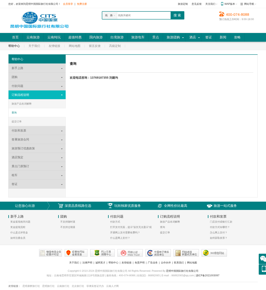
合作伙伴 (166, 262)
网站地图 (74, 46)
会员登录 (68, 3)
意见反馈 (197, 3)
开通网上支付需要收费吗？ (125, 232)
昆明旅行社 (48, 286)
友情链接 (54, 46)
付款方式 (115, 221)
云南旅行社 (63, 286)
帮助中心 (14, 46)
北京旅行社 (78, 286)
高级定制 (115, 46)
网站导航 (249, 3)
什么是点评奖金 (19, 232)
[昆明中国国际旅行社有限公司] (39, 20)
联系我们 (179, 262)
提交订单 (17, 121)
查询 (14, 112)
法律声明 (87, 262)
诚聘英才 (100, 262)
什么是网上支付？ (120, 237)
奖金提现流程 (17, 227)
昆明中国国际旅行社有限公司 (182, 270)
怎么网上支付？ (218, 232)
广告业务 (153, 262)
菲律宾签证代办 (95, 286)
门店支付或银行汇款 (221, 221)
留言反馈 (95, 46)
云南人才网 (112, 286)
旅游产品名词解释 (22, 103)
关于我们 (34, 46)
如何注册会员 (17, 237)
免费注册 (82, 3)
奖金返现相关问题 (20, 221)
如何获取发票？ (218, 237)
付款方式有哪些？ (220, 227)
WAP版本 (229, 3)
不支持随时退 (67, 221)
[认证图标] (50, 253)
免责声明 (140, 262)
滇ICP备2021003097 (207, 275)
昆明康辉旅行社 (31, 286)
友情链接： (14, 286)
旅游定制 (183, 3)
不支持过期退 (67, 227)
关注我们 (210, 3)
